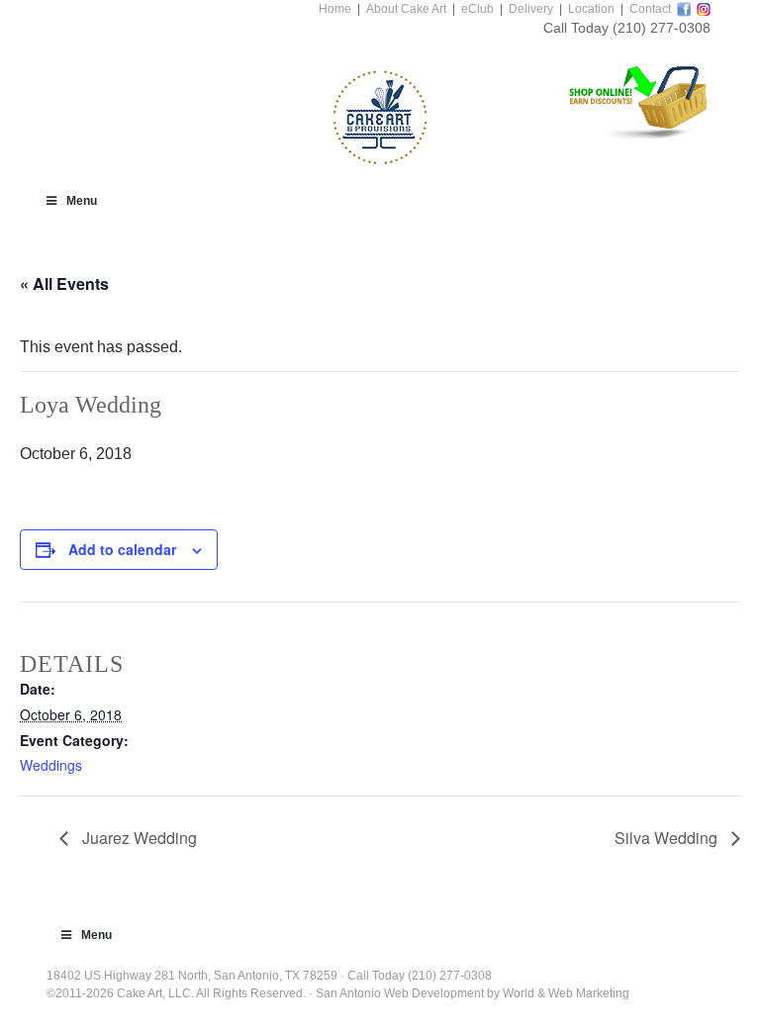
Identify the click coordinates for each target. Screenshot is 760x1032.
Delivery (531, 9)
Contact (650, 9)
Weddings (51, 765)
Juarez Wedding (137, 837)
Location (591, 9)
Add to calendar (122, 549)
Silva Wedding (668, 837)
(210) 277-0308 (662, 28)
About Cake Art (406, 9)
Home (335, 9)
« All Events (64, 283)
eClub (477, 9)
